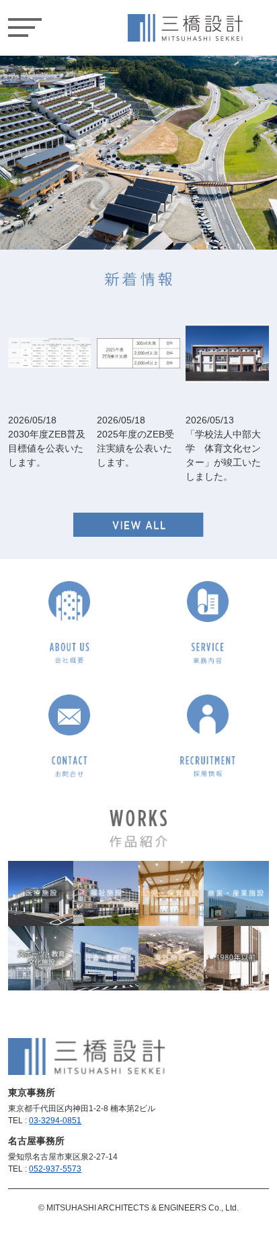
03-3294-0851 (55, 1120)
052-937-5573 (55, 1169)
